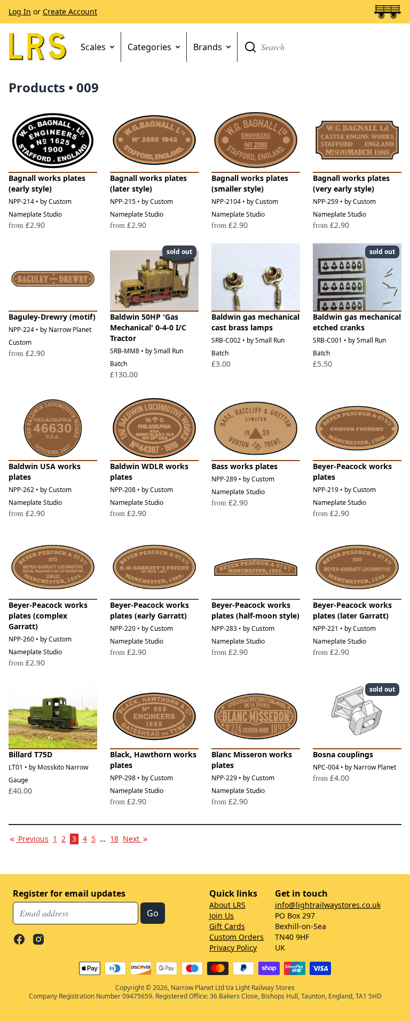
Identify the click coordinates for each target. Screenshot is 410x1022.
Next (136, 839)
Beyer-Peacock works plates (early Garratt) (149, 610)
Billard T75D (30, 754)
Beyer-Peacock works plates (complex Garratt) (48, 615)
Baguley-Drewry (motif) (52, 317)
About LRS (227, 905)
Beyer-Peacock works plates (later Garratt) (352, 610)
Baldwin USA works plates (45, 471)
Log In (20, 11)
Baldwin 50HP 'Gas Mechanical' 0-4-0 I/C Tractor (148, 327)
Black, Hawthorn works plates (153, 759)
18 (114, 839)
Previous (32, 839)
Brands (207, 47)
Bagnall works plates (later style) (148, 183)
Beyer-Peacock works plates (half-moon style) (255, 610)
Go (250, 47)
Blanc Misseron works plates (251, 759)
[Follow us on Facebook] (19, 939)
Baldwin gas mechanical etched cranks (357, 322)
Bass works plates (244, 466)
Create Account (70, 11)
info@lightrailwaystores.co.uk (328, 905)
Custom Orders (236, 937)
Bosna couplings (343, 754)
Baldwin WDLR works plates (149, 471)
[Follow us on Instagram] (38, 939)
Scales (93, 47)
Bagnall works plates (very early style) (351, 183)
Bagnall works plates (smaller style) (249, 183)
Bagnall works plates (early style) (47, 183)
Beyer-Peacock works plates (352, 471)
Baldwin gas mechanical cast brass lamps (255, 322)
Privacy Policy (233, 947)
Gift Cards (227, 926)
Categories (149, 47)
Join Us (221, 915)
